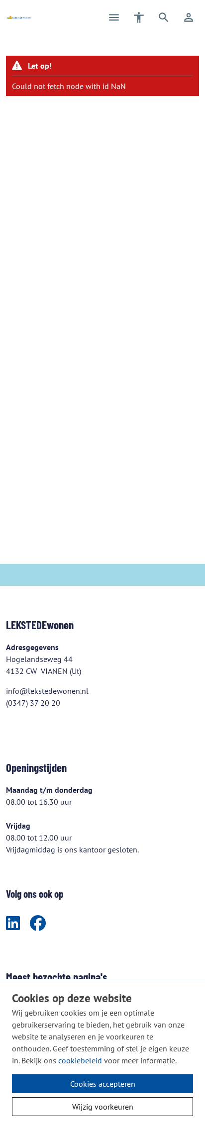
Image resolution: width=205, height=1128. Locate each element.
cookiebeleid (80, 1060)
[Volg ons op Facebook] (38, 923)
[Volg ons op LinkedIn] (13, 923)
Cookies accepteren (102, 1084)
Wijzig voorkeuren (102, 1107)
